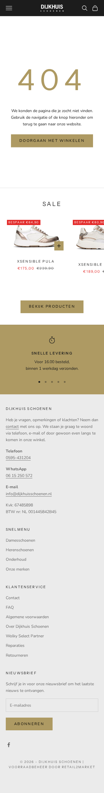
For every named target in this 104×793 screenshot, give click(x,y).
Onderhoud (16, 559)
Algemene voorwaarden (27, 617)
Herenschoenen (20, 550)
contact (12, 426)
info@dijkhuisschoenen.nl (29, 494)
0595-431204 (18, 457)
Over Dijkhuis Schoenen (27, 626)
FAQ (10, 607)
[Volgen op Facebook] (9, 745)
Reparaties (15, 645)
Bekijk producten (52, 306)
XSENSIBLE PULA (36, 261)
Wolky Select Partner (25, 636)
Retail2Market (78, 767)
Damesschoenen (20, 540)
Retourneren (17, 655)
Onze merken (17, 569)
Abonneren (29, 724)
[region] (52, 354)
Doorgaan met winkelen (52, 140)
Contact (13, 598)
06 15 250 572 (19, 475)
